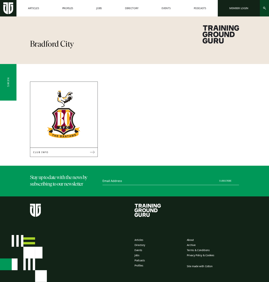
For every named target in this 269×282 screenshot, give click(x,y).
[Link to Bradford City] (64, 115)
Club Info (40, 152)
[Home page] (8, 8)
